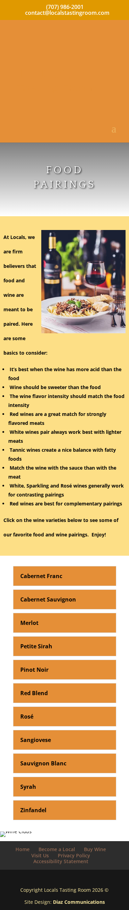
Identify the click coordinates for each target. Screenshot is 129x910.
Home (22, 849)
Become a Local (57, 849)
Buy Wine (95, 849)
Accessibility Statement (60, 861)
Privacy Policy (74, 855)
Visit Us (40, 855)
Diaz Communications (79, 902)
